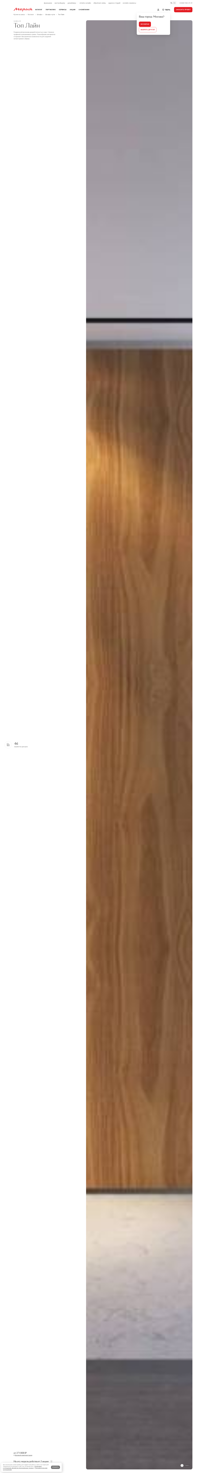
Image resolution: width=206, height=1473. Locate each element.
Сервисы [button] (63, 9)
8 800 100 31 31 (186, 3)
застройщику (59, 3)
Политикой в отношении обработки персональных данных (22, 1467)
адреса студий (114, 3)
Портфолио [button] (51, 9)
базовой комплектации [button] (23, 1455)
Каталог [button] (38, 9)
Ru (172, 3)
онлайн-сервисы (129, 3)
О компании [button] (84, 9)
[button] (166, 9)
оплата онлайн (85, 3)
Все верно (145, 24)
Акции (72, 9)
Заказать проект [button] (183, 9)
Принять (55, 1467)
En (174, 3)
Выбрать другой (148, 30)
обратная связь (99, 3)
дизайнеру (72, 3)
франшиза (48, 3)
